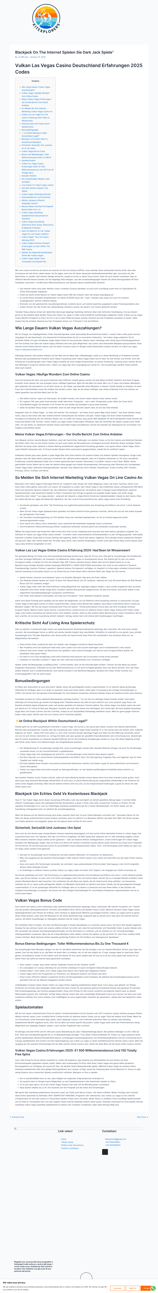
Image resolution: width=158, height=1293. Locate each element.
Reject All (132, 1288)
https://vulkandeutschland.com (28, 349)
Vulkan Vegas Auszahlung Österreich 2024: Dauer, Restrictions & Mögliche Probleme (37, 225)
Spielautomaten (28, 160)
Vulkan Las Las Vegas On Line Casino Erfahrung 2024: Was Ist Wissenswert (36, 117)
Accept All (148, 1288)
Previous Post (17, 1117)
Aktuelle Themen (29, 176)
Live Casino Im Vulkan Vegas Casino (38, 185)
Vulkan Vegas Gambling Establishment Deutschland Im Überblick (35, 215)
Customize (117, 1288)
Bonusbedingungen (30, 130)
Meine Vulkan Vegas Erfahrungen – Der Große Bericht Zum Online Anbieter (37, 102)
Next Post (142, 1117)
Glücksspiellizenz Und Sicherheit (36, 197)
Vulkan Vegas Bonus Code (33, 151)
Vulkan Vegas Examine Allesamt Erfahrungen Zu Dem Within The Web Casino (36, 246)
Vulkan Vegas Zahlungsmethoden (36, 194)
